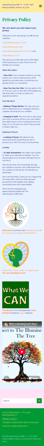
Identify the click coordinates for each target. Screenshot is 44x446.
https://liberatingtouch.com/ (14, 43)
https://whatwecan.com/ (12, 47)
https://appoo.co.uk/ (10, 56)
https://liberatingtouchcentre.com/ (17, 51)
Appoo (22, 313)
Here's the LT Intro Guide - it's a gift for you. (20, 270)
